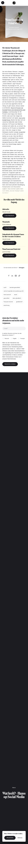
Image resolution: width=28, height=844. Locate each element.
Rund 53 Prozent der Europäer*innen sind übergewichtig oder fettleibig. (13, 110)
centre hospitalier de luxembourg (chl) (14, 291)
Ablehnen (20, 837)
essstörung (6, 305)
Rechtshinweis (11, 359)
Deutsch (7, 338)
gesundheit (6, 298)
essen (15, 294)
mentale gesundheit (15, 287)
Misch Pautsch (15, 27)
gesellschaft (19, 301)
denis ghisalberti (17, 298)
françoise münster (8, 301)
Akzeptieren (10, 837)
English (14, 338)
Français (22, 338)
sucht (5, 287)
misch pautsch (7, 294)
